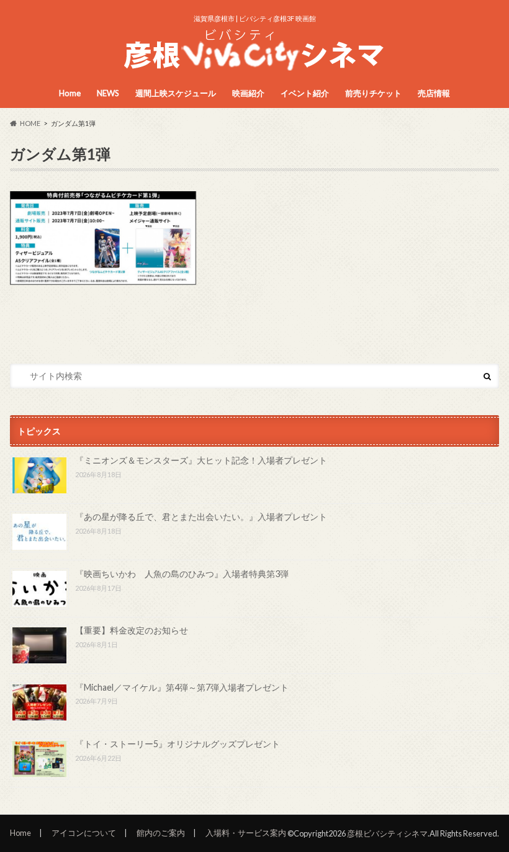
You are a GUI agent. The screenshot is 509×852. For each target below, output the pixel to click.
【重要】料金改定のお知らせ (131, 630)
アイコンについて (84, 833)
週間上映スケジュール (175, 93)
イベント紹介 (305, 93)
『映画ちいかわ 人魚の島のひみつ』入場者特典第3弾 (182, 573)
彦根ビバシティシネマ (387, 833)
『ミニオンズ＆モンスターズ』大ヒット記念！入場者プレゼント (201, 460)
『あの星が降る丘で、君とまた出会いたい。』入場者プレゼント (201, 516)
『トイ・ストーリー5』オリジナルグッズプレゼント (177, 743)
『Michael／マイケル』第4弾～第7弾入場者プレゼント (182, 687)
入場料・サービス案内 (245, 833)
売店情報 (434, 93)
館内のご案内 (161, 833)
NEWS (108, 93)
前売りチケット (373, 93)
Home (70, 93)
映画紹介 (248, 93)
